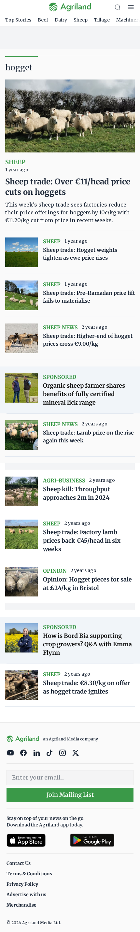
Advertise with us (26, 894)
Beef (43, 20)
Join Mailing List (70, 794)
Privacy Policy (22, 884)
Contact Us (19, 863)
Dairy (61, 20)
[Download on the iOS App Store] (36, 840)
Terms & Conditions (29, 874)
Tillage (102, 20)
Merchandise (21, 905)
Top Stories (18, 20)
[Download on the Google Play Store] (101, 840)
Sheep (81, 20)
